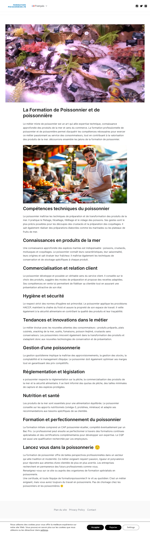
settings (44, 530)
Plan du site (60, 509)
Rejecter (113, 527)
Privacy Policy (77, 509)
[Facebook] (137, 6)
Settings (131, 527)
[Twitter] (141, 6)
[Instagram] (145, 6)
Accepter (95, 527)
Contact (91, 509)
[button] (45, 6)
